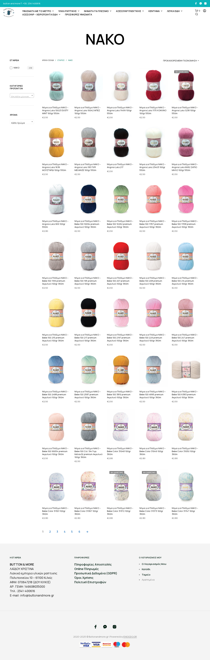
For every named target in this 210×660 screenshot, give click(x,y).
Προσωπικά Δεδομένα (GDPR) (95, 573)
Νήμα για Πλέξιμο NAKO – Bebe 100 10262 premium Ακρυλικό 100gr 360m (120, 224)
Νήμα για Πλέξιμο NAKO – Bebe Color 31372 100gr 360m (120, 511)
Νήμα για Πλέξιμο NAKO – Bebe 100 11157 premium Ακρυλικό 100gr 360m (152, 224)
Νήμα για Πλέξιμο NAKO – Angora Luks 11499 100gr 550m (120, 110)
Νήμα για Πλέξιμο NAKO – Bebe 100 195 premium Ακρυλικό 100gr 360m (87, 280)
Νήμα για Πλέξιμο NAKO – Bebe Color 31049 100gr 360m (152, 451)
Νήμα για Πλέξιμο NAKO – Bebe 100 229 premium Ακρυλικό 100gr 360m (152, 337)
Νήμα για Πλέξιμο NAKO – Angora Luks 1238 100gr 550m (185, 110)
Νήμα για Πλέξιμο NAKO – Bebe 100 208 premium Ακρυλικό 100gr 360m (152, 280)
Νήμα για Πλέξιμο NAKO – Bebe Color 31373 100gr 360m (152, 511)
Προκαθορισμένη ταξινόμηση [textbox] (180, 60)
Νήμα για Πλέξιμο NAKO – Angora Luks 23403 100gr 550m (152, 167)
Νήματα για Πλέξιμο (96, 11)
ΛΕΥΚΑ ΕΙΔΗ (173, 11)
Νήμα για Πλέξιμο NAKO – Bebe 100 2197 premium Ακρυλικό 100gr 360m (120, 337)
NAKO (16, 67)
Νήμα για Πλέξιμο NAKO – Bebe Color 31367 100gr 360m (87, 511)
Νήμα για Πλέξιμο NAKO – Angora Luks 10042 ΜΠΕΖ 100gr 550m (87, 110)
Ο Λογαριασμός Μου (154, 564)
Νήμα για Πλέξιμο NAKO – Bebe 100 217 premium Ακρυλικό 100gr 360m (87, 337)
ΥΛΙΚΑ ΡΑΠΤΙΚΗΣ (67, 11)
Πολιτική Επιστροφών (90, 582)
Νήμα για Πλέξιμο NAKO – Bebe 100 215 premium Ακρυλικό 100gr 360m (55, 337)
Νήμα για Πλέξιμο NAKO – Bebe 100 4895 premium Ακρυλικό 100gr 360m (152, 394)
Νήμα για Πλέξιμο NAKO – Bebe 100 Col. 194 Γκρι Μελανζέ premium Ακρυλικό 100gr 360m (88, 453)
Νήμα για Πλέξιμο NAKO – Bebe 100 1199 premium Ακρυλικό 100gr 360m (55, 280)
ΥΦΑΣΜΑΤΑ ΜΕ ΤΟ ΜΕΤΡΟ (36, 11)
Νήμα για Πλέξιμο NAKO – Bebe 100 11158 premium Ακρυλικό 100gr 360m (185, 224)
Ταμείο (146, 574)
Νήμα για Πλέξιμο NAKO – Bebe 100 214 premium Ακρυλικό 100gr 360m (185, 280)
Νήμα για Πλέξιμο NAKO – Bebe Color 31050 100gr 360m (185, 451)
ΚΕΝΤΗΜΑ (154, 11)
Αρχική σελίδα (48, 60)
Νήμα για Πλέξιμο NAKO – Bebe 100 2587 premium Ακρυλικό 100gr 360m (87, 394)
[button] (197, 10)
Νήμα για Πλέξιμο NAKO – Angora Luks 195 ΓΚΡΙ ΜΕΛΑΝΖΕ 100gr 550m (87, 167)
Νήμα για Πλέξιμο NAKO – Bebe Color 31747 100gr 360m (185, 511)
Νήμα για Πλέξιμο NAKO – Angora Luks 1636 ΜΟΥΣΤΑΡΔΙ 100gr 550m (55, 167)
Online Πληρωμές (86, 569)
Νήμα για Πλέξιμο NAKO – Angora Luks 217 (120, 166)
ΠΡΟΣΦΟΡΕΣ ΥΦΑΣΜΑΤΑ (78, 14)
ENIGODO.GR (130, 636)
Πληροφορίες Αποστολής (93, 564)
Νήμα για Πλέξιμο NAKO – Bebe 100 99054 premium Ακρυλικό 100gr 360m (55, 451)
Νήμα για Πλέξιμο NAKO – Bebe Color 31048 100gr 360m (120, 451)
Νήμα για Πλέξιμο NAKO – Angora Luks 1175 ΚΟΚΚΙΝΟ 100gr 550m (152, 110)
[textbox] (22, 96)
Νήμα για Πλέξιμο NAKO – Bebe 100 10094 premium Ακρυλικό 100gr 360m (87, 224)
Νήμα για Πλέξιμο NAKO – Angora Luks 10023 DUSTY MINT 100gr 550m (55, 110)
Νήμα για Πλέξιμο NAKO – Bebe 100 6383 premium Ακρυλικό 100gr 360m (185, 394)
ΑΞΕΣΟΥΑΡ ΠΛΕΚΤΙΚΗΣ (128, 11)
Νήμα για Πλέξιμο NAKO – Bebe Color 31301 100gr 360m (55, 511)
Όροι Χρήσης (84, 578)
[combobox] (22, 95)
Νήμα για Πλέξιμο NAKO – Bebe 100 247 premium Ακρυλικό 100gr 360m (185, 337)
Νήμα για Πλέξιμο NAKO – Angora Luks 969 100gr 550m (55, 224)
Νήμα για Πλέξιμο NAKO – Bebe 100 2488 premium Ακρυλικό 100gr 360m (55, 394)
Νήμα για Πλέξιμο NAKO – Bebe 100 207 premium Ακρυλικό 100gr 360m (120, 280)
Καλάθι (146, 569)
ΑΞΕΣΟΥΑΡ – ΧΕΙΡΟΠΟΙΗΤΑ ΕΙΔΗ (40, 14)
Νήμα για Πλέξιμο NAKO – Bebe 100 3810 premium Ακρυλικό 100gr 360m (120, 394)
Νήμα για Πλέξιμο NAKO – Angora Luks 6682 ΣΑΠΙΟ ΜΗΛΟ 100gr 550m (185, 167)
